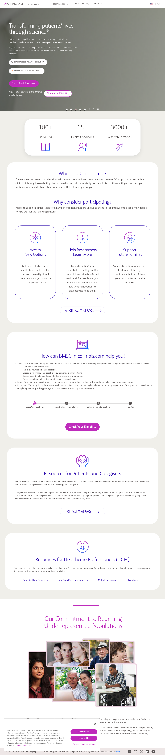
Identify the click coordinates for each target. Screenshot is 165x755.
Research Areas (59, 4)
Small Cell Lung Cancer (34, 580)
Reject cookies (84, 738)
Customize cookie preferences (84, 744)
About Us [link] (48, 752)
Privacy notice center (24, 745)
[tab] (89, 110)
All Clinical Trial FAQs (79, 310)
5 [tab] (85, 110)
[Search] (158, 4)
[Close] (95, 724)
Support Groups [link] (62, 752)
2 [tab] (71, 110)
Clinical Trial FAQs (81, 4)
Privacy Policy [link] (90, 752)
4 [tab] (80, 110)
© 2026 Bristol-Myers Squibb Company (21, 752)
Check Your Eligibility (82, 426)
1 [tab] (67, 110)
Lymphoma (133, 580)
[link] (129, 752)
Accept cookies (83, 732)
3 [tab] (76, 110)
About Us (98, 4)
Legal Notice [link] (76, 752)
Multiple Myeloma (107, 580)
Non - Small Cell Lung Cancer (72, 580)
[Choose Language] (153, 4)
